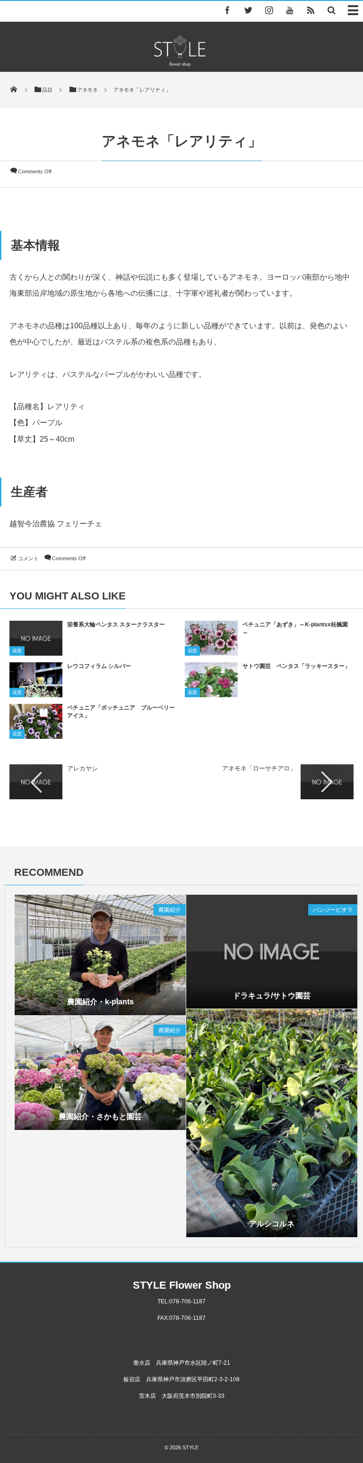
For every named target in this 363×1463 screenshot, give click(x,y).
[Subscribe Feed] (310, 10)
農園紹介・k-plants (100, 1002)
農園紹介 (169, 910)
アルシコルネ (271, 1224)
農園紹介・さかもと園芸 (100, 1116)
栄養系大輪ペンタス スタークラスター (116, 624)
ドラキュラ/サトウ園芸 (272, 996)
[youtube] (290, 10)
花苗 (17, 650)
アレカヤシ (82, 768)
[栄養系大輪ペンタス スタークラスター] (35, 652)
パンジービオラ (333, 910)
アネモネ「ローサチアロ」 (259, 768)
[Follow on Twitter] (248, 10)
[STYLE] (179, 64)
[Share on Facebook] (227, 10)
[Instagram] (269, 10)
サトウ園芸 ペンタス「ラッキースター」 (296, 666)
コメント (28, 558)
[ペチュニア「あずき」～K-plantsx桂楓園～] (211, 651)
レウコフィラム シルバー (99, 666)
